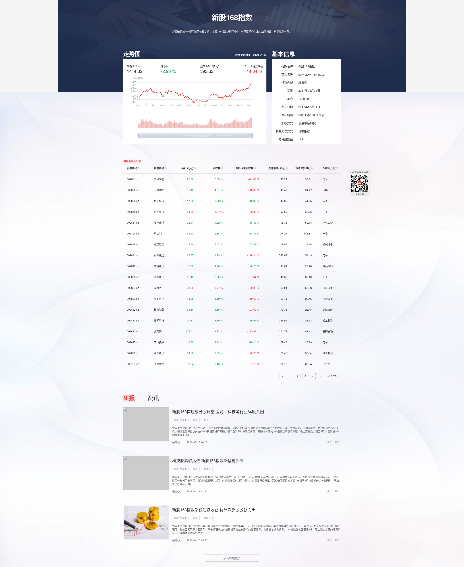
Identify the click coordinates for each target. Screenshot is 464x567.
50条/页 (332, 376)
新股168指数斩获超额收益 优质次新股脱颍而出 (214, 509)
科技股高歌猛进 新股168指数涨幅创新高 (208, 460)
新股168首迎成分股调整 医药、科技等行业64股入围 (218, 411)
